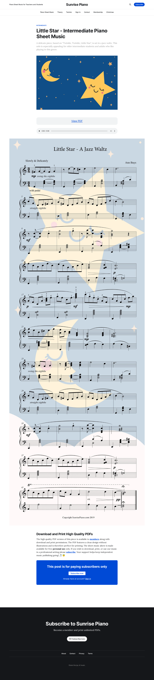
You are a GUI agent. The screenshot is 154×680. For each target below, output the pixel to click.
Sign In (77, 12)
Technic (69, 12)
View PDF (77, 121)
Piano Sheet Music (47, 12)
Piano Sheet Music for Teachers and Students (26, 4)
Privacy (81, 653)
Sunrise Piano (77, 4)
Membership (98, 12)
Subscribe (139, 4)
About (63, 653)
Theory (60, 12)
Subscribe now (77, 573)
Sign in (88, 579)
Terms (90, 653)
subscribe (71, 552)
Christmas (110, 12)
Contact (87, 12)
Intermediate (41, 25)
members (94, 539)
